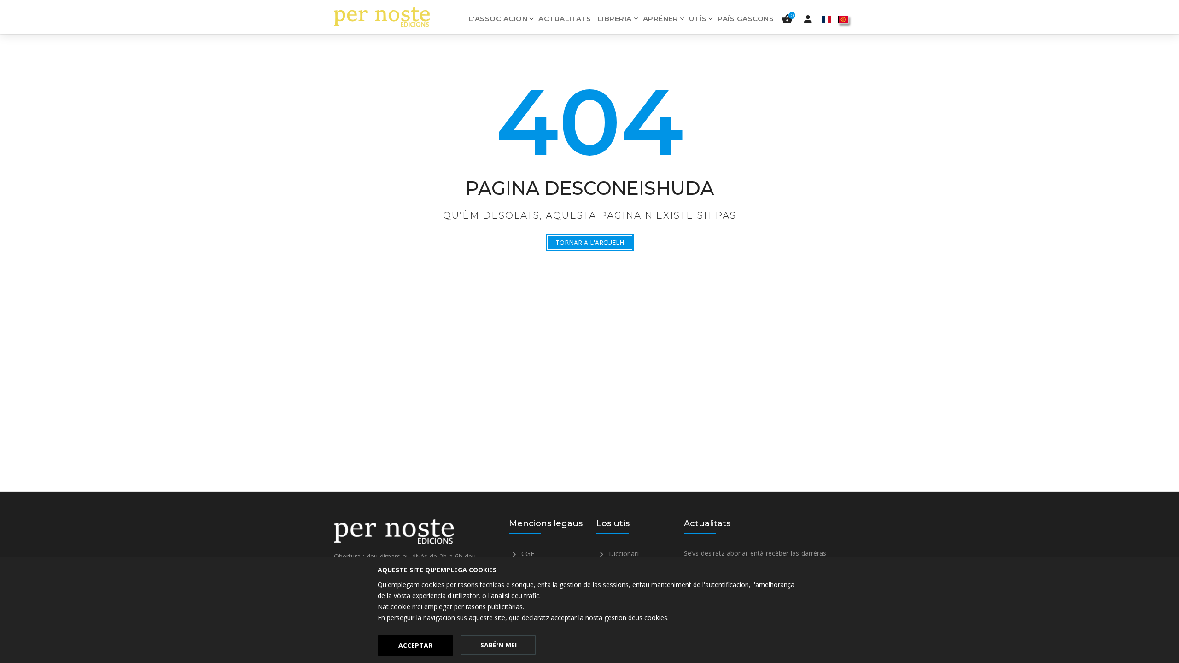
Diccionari (623, 553)
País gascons (746, 18)
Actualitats (564, 18)
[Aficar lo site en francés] (826, 19)
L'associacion (498, 18)
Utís (697, 18)
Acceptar (415, 645)
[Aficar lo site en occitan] (843, 19)
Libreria (615, 18)
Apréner (660, 18)
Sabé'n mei (498, 644)
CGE (527, 553)
